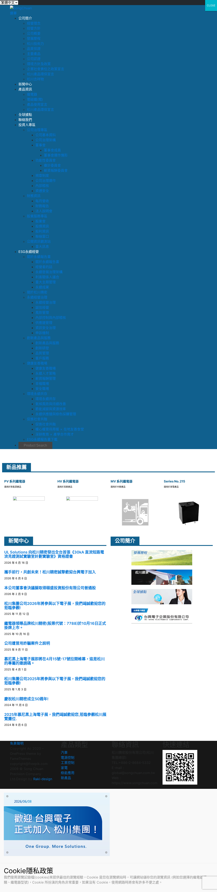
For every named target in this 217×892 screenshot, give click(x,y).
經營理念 (33, 23)
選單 (13, 13)
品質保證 (33, 49)
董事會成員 (52, 150)
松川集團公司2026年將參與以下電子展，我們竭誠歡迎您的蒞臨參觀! (55, 605)
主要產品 (33, 54)
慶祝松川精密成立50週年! (26, 699)
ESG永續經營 (28, 251)
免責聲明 (17, 743)
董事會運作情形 (56, 155)
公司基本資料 (45, 135)
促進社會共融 (37, 419)
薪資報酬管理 (45, 378)
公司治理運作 (45, 180)
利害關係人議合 (47, 277)
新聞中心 (25, 84)
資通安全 (42, 191)
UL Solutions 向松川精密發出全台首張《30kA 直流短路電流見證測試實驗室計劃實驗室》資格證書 (54, 554)
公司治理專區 (37, 130)
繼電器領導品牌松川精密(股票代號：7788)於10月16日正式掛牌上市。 (55, 625)
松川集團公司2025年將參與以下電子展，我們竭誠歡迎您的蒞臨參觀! (54, 681)
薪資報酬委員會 (56, 170)
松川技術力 (35, 43)
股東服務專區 (37, 216)
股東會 (40, 221)
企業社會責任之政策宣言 (45, 69)
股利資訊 (42, 231)
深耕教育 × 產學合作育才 (54, 434)
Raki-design (42, 779)
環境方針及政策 (39, 64)
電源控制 (67, 757)
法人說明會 (43, 211)
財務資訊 (33, 196)
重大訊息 (42, 246)
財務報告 (42, 206)
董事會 (40, 145)
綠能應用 (67, 773)
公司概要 (33, 33)
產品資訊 (25, 89)
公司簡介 (25, 18)
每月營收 (42, 201)
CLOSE (211, 5)
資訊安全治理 (45, 328)
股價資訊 (42, 226)
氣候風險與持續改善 (50, 404)
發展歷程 (33, 38)
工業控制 (67, 762)
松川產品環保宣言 (40, 74)
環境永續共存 (37, 394)
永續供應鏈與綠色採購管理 (55, 414)
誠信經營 (42, 307)
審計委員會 (52, 165)
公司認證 (33, 59)
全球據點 (25, 114)
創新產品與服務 (39, 338)
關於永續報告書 (39, 257)
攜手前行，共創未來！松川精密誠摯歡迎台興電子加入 (50, 572)
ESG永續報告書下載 (42, 439)
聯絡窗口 (42, 236)
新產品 (66, 778)
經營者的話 (43, 267)
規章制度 (42, 175)
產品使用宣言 (37, 104)
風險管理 (42, 312)
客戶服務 (42, 358)
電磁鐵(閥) (35, 99)
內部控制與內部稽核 (50, 317)
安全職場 (42, 388)
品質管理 (42, 353)
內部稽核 (42, 186)
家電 (64, 768)
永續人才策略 (45, 373)
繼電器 (32, 94)
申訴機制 (42, 333)
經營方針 (33, 28)
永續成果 (42, 287)
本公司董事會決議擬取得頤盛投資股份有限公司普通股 (50, 588)
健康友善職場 (37, 363)
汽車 (64, 752)
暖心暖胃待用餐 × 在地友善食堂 (59, 429)
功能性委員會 (45, 160)
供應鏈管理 (43, 323)
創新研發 (42, 348)
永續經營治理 (37, 297)
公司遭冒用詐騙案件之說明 (27, 643)
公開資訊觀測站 (39, 241)
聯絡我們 (25, 120)
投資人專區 (26, 125)
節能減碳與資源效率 (50, 409)
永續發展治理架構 (49, 272)
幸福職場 (42, 383)
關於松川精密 (37, 292)
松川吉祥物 (35, 79)
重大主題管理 (45, 282)
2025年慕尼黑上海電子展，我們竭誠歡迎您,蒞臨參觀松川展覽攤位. (55, 716)
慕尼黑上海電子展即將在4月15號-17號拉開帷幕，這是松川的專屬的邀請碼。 (54, 661)
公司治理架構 (45, 140)
